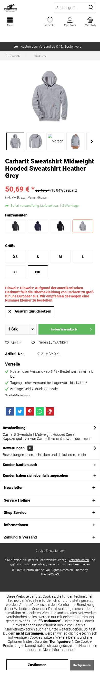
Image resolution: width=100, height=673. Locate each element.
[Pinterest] (30, 411)
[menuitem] (90, 22)
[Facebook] (10, 411)
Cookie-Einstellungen (50, 551)
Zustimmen (37, 665)
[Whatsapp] (40, 411)
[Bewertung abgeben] (50, 182)
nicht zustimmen (29, 633)
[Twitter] (20, 411)
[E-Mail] (50, 411)
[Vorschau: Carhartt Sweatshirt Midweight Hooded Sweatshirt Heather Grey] (15, 141)
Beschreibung (14, 428)
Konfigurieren (82, 665)
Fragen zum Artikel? (52, 342)
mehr (86, 439)
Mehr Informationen (59, 650)
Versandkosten (79, 560)
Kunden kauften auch (20, 465)
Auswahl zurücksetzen (33, 311)
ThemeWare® (50, 574)
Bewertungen (14, 448)
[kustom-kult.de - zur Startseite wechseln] (25, 8)
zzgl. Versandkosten (34, 197)
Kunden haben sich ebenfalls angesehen (35, 475)
